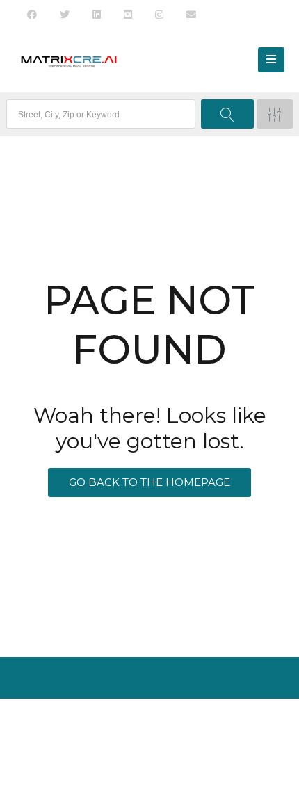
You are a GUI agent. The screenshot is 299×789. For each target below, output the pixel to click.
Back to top (147, 750)
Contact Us (169, 722)
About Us (111, 722)
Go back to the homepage (149, 482)
